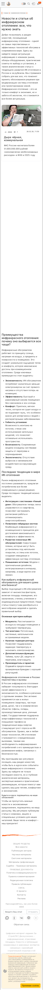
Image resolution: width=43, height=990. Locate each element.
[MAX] (7, 918)
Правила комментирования (21, 876)
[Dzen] (36, 918)
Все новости (21, 847)
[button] (3, 3)
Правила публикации (21, 884)
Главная (6, 13)
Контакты (21, 895)
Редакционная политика (21, 880)
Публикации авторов (21, 851)
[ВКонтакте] (21, 918)
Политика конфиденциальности (21, 873)
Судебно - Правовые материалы (21, 866)
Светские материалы (21, 858)
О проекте (21, 891)
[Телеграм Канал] (28, 918)
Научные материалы (21, 854)
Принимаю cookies (30, 985)
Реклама (21, 898)
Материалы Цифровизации (21, 862)
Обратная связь (21, 924)
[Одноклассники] (14, 918)
